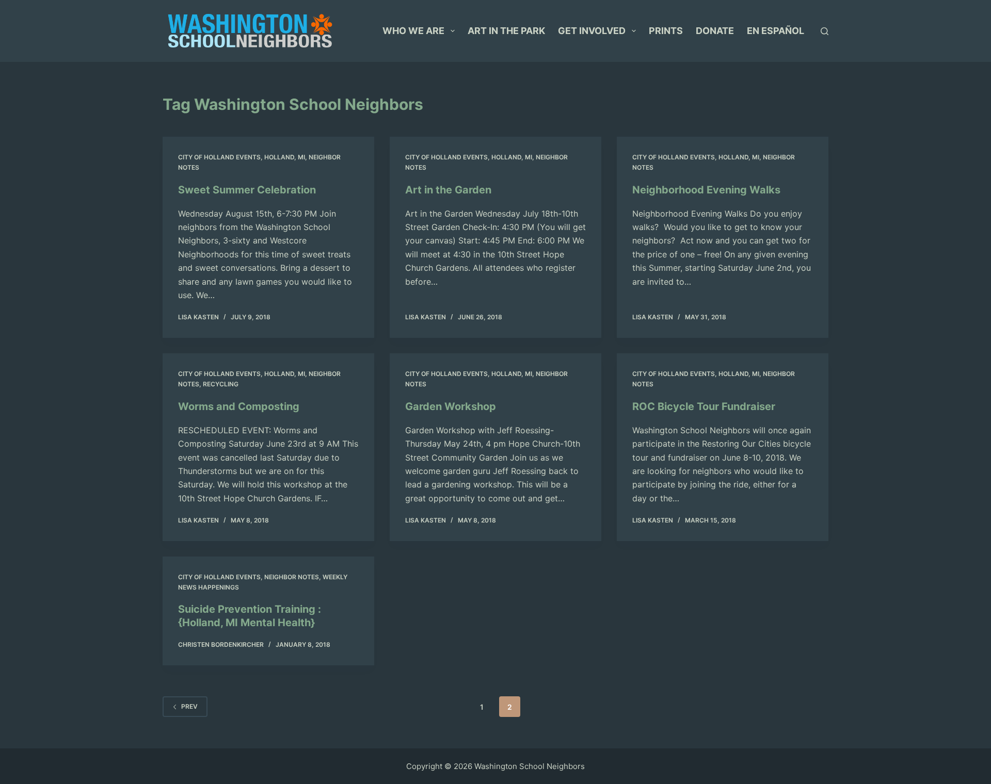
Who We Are (413, 30)
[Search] (824, 31)
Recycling (220, 384)
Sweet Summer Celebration (247, 190)
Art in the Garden (448, 190)
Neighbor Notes (291, 577)
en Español (775, 30)
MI (301, 157)
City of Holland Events (219, 157)
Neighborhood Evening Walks (706, 190)
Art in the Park (506, 30)
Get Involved (592, 30)
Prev (189, 706)
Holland (279, 157)
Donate (715, 30)
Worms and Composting (238, 406)
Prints (666, 30)
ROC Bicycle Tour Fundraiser (703, 406)
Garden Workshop (450, 406)
